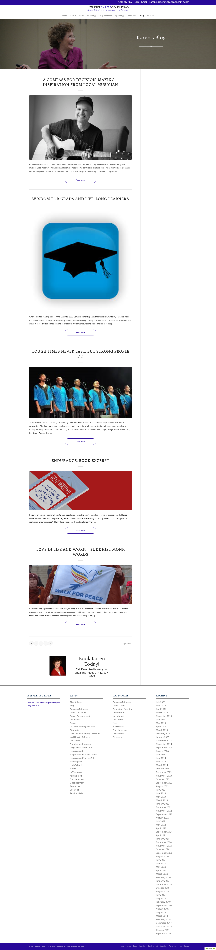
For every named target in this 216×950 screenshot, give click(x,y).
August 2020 (162, 856)
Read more (80, 180)
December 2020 (164, 842)
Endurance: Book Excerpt (80, 461)
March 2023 (162, 800)
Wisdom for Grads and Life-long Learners (80, 199)
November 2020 (164, 845)
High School (76, 765)
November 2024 (164, 744)
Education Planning (122, 709)
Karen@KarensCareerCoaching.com (169, 2)
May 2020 (161, 866)
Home (73, 768)
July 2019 (160, 894)
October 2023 (163, 779)
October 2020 (163, 849)
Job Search (118, 719)
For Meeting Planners (80, 744)
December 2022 (164, 807)
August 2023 (162, 786)
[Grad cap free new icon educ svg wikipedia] (80, 261)
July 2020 (160, 859)
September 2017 (164, 933)
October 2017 (163, 930)
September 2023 (164, 782)
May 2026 (161, 705)
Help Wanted (76, 751)
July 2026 (160, 702)
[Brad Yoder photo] (80, 127)
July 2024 (160, 754)
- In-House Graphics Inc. (80, 946)
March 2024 (162, 765)
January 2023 (162, 803)
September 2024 (164, 747)
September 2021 (164, 831)
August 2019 (162, 891)
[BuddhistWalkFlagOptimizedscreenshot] (80, 584)
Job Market (118, 716)
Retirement (118, 733)
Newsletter (118, 726)
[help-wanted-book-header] (80, 490)
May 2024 (161, 761)
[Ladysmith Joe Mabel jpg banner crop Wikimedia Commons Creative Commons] (80, 392)
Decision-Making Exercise (82, 726)
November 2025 (164, 716)
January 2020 (162, 880)
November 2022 (164, 810)
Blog (72, 705)
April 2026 (161, 709)
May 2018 (161, 912)
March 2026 (162, 712)
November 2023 (164, 775)
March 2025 (162, 730)
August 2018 (162, 908)
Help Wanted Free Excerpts (83, 754)
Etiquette (74, 730)
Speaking (74, 789)
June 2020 (161, 863)
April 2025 (161, 726)
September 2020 (164, 852)
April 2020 (161, 870)
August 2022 (162, 817)
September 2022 (164, 814)
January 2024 (162, 768)
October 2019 (163, 887)
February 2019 (163, 901)
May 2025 (161, 723)
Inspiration (118, 712)
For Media (75, 740)
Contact (73, 723)
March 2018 (162, 915)
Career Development (80, 716)
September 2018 (164, 905)
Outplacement (77, 779)
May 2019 (161, 898)
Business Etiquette (79, 709)
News (115, 723)
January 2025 (162, 737)
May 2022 (161, 824)
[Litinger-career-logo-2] (108, 8)
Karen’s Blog (76, 775)
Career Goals (119, 705)
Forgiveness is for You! (81, 747)
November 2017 (164, 926)
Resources (75, 786)
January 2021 (162, 838)
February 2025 (163, 733)
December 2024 (164, 740)
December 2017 (164, 922)
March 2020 (162, 873)
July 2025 (160, 719)
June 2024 (161, 758)
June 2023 (161, 793)
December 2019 (164, 884)
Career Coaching (78, 712)
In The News (76, 772)
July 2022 (160, 821)
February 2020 (163, 877)
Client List (75, 719)
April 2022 (161, 828)
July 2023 (160, 789)
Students (117, 737)
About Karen (76, 702)
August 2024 (162, 751)
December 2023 (164, 772)
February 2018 (163, 919)
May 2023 (161, 796)
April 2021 (161, 835)
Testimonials (76, 793)
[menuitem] (64, 15)
